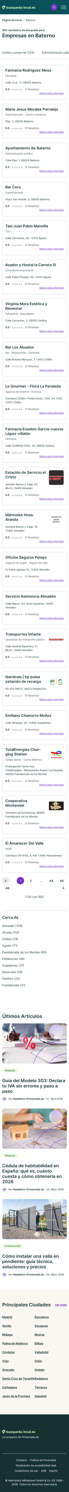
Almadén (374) (12, 926)
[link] (34, 82)
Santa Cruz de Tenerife (18, 1378)
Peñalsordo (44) (13, 959)
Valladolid (41, 1352)
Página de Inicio (12, 20)
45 (62, 881)
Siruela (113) (10, 932)
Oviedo (40, 1370)
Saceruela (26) (12, 972)
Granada (8, 1370)
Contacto (21, 1460)
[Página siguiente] (63, 888)
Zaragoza (41, 1326)
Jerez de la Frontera (16, 1396)
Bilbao (39, 1343)
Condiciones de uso (26, 1470)
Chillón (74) (10, 939)
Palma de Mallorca (15, 1343)
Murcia (39, 1334)
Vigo (5, 1361)
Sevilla (6, 1326)
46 (7, 888)
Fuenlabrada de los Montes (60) (24, 952)
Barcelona (42, 1317)
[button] (54, 7)
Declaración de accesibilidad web (36, 1465)
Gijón (38, 1361)
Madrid (7, 1317)
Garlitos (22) (11, 978)
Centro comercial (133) (18, 52)
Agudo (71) (9, 945)
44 (51, 881)
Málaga (7, 1334)
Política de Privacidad (43, 1460)
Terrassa (41, 1387)
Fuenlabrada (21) (13, 985)
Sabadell (41, 1396)
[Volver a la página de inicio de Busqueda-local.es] (18, 7)
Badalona (41, 1378)
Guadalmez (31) (13, 965)
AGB (43, 1470)
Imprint (53, 1470)
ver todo (61, 1305)
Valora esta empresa (51, 93)
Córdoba (8, 1352)
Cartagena (9, 1387)
